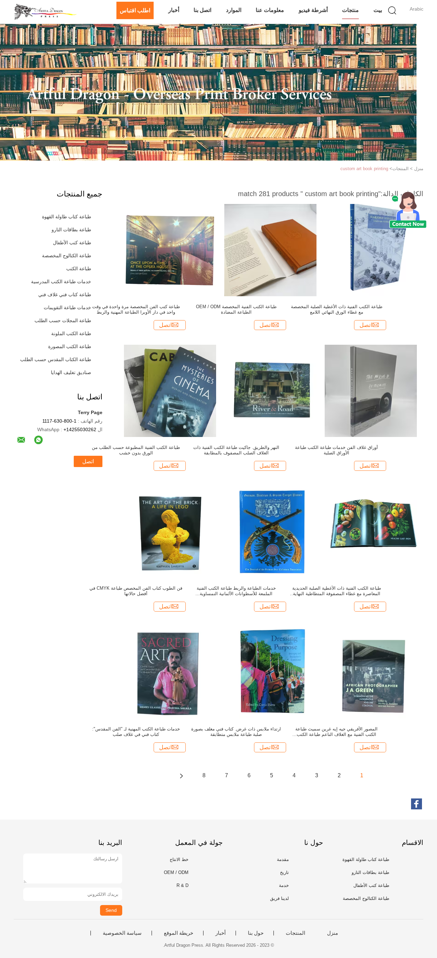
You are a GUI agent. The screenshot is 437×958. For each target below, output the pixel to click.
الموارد (233, 10)
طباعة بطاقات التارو (71, 229)
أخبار (173, 10)
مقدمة (283, 859)
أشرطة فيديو (313, 10)
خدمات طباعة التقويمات (67, 307)
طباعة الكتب (78, 268)
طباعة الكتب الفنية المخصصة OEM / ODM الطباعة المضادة (236, 309)
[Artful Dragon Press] (47, 12)
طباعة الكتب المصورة (69, 346)
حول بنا (256, 933)
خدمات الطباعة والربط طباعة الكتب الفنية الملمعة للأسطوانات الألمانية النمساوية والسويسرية (236, 591)
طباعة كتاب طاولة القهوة (66, 216)
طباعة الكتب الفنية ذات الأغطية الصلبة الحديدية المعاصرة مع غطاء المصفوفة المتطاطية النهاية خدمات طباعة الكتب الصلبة (336, 591)
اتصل (88, 461)
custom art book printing (364, 168)
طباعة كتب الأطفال (72, 242)
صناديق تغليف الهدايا (71, 372)
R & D (182, 885)
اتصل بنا (202, 10)
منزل (332, 933)
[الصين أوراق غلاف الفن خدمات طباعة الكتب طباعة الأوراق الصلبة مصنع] (371, 390)
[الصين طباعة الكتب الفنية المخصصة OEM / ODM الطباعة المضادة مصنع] (270, 249)
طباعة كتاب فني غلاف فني (64, 294)
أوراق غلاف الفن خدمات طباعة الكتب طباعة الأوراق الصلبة (336, 450)
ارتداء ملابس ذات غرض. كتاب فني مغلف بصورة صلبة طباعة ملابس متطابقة (236, 731)
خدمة (284, 885)
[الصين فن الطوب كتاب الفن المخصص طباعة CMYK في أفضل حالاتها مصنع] (170, 531)
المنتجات (295, 933)
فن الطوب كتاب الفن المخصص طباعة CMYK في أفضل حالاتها (135, 591)
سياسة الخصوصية (122, 933)
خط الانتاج (179, 859)
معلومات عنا (270, 10)
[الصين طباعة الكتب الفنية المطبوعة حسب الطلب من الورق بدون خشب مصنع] (170, 390)
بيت (377, 10)
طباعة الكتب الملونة (71, 333)
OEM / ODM (176, 872)
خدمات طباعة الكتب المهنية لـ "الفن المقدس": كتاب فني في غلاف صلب (136, 731)
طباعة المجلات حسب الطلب (62, 320)
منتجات (350, 10)
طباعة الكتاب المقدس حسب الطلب (55, 359)
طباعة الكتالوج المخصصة (66, 255)
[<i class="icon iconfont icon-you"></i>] (181, 775)
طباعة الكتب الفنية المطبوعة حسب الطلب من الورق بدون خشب (136, 450)
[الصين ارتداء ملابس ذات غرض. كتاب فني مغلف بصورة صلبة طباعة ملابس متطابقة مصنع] (270, 672)
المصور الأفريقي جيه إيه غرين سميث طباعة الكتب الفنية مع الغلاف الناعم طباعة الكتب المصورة (336, 731)
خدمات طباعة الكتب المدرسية (61, 281)
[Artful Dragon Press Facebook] (416, 803)
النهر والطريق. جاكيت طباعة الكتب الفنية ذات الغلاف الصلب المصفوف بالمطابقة (236, 450)
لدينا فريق (279, 898)
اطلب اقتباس (135, 10)
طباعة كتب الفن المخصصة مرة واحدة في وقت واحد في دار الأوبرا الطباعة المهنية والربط (136, 309)
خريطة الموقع (178, 933)
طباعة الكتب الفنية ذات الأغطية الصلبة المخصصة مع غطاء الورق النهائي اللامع (336, 309)
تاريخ (284, 872)
